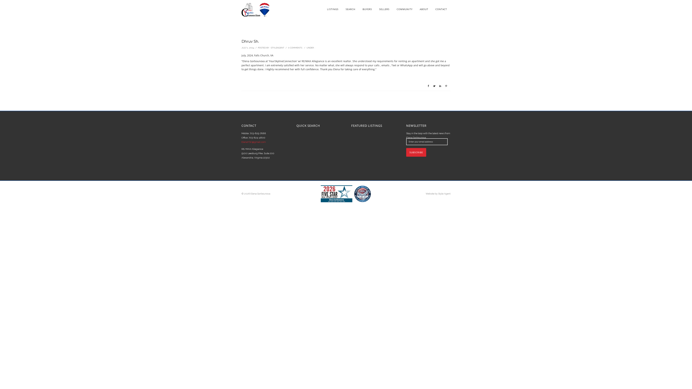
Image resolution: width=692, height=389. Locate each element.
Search (350, 9)
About (424, 9)
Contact (441, 9)
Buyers (367, 9)
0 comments (295, 47)
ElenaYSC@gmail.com (253, 142)
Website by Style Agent (438, 193)
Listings (332, 9)
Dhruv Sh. (250, 41)
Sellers (384, 9)
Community (404, 9)
